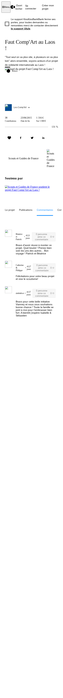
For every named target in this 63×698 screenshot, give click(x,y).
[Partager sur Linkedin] (43, 138)
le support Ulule (20, 28)
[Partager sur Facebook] (20, 138)
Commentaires (45, 209)
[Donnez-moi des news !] (9, 138)
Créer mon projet (48, 7)
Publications (25, 209)
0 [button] (43, 237)
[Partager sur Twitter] (32, 138)
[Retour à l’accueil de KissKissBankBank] (12, 7)
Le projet (10, 209)
